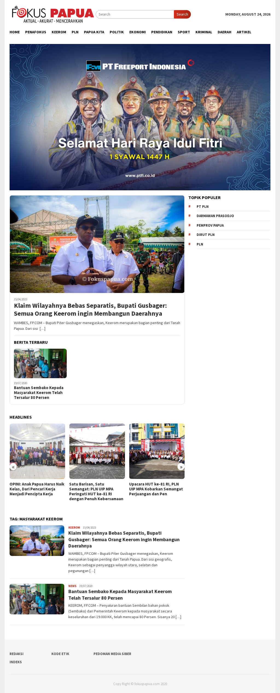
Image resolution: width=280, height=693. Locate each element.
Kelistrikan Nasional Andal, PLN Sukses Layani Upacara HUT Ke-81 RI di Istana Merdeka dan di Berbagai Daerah (154, 494)
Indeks (16, 662)
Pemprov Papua (210, 225)
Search (182, 14)
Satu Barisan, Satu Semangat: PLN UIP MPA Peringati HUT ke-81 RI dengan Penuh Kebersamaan (37, 491)
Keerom (74, 527)
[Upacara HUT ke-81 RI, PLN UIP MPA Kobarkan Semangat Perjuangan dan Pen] (97, 451)
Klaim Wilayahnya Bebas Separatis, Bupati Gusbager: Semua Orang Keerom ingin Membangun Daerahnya (90, 310)
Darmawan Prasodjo (215, 216)
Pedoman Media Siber (112, 653)
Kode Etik (60, 653)
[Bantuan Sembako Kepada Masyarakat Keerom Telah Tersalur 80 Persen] (40, 363)
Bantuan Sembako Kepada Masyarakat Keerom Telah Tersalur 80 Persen (38, 392)
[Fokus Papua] (53, 13)
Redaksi (17, 653)
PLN (200, 244)
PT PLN (203, 206)
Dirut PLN (206, 234)
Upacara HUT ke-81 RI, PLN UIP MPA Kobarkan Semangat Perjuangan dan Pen (96, 489)
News (72, 586)
